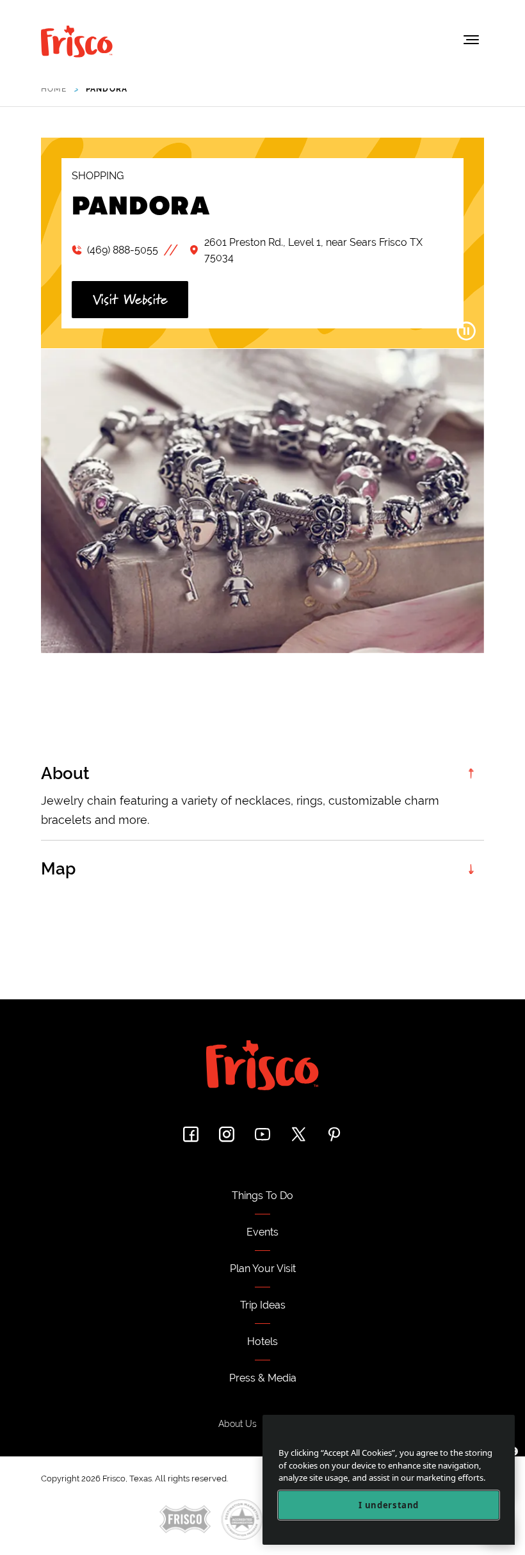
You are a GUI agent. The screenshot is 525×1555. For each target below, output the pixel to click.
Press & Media (262, 1378)
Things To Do (262, 1195)
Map (58, 868)
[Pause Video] (466, 331)
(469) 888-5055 (122, 250)
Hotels (262, 1341)
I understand (389, 1505)
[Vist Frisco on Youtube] (262, 1134)
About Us (237, 1424)
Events (262, 1232)
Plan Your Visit (263, 1268)
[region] (388, 1480)
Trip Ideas (263, 1305)
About (65, 773)
